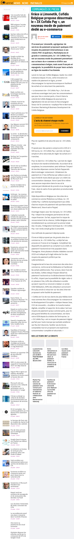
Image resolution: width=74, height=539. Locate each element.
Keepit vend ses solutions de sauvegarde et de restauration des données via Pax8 (19, 495)
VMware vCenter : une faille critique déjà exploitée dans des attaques (18, 147)
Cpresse (42, 38)
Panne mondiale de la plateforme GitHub (18, 186)
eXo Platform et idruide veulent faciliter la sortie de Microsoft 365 (19, 177)
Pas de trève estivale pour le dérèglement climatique (18, 431)
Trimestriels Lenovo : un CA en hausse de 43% (19, 280)
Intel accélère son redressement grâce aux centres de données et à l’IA (19, 463)
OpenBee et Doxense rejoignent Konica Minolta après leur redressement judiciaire (19, 332)
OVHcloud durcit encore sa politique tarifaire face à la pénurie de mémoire (19, 239)
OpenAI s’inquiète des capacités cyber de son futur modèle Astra (19, 322)
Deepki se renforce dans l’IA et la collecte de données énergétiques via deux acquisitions (19, 311)
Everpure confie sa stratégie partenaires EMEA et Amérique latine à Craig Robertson (19, 343)
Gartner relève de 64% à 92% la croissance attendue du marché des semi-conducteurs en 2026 (19, 37)
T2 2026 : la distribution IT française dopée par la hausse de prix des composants (19, 136)
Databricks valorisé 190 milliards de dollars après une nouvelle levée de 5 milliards (19, 249)
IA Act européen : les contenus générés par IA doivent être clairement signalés (19, 411)
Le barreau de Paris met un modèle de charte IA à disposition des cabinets (19, 422)
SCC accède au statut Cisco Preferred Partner (19, 270)
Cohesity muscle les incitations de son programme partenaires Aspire (19, 104)
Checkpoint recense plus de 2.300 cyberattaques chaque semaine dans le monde (19, 229)
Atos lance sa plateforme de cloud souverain (18, 524)
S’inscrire (66, 3)
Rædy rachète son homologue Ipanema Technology (18, 94)
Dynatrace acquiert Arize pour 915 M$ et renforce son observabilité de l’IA (19, 207)
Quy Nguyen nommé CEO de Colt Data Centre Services (19, 126)
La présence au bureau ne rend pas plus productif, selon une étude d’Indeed (19, 451)
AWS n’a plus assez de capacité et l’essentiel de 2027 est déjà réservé (19, 364)
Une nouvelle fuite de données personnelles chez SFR (18, 16)
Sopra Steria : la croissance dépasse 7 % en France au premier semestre (19, 300)
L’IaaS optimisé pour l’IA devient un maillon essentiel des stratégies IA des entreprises (19, 115)
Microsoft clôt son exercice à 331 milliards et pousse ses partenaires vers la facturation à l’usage (19, 386)
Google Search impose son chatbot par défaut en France (19, 441)
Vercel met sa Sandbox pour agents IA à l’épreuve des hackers (19, 167)
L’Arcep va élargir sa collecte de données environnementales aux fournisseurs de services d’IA (19, 399)
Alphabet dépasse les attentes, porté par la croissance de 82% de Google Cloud (18, 535)
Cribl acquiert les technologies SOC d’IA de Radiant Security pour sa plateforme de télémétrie (19, 82)
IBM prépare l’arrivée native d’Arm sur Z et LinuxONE (18, 26)
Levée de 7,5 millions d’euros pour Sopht (18, 48)
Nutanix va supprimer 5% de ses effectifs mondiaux (19, 354)
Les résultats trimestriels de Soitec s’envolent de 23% (19, 505)
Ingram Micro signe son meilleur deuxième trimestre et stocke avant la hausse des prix (19, 374)
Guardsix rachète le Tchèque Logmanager (18, 289)
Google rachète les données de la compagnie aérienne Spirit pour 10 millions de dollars (19, 60)
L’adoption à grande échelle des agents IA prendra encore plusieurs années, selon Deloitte (19, 217)
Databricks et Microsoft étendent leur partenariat (19, 484)
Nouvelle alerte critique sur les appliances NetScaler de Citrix (19, 71)
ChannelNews (10, 3)
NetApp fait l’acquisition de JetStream (19, 157)
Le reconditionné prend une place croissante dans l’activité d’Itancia (19, 515)
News (25, 3)
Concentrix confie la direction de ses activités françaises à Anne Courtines (19, 261)
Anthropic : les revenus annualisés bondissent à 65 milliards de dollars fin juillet (19, 196)
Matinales (36, 3)
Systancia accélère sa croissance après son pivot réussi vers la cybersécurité (18, 474)
